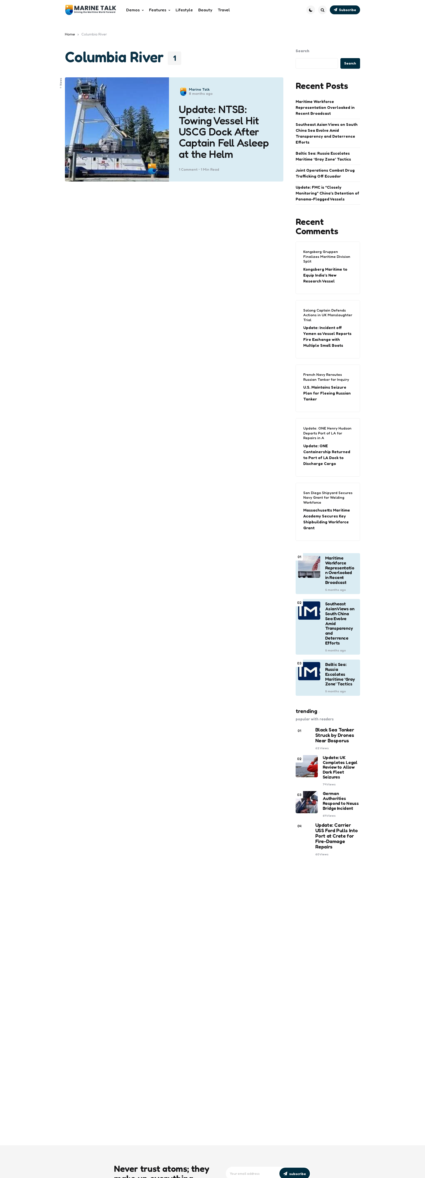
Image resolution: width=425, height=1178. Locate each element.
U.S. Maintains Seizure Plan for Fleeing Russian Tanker (327, 393)
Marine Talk (199, 89)
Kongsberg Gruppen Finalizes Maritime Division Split (326, 256)
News (60, 82)
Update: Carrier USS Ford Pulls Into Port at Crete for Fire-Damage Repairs (336, 835)
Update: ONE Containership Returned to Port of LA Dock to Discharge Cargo (326, 454)
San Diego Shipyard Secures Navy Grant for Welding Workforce (327, 497)
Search (302, 51)
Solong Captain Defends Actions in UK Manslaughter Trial (327, 315)
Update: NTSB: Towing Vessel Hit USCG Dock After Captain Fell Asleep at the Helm (224, 132)
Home (70, 34)
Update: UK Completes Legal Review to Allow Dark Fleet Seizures (340, 767)
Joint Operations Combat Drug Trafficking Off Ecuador (325, 173)
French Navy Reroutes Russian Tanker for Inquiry (326, 377)
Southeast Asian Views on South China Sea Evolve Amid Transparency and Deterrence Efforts (327, 133)
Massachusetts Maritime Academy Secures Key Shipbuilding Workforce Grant (326, 519)
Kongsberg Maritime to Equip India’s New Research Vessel (325, 275)
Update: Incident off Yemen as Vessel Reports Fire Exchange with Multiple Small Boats (327, 336)
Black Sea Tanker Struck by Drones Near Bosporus (334, 735)
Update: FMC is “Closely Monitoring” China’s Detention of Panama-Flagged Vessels (327, 193)
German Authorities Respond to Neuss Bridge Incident (341, 801)
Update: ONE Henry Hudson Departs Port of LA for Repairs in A (327, 433)
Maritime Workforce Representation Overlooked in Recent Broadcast (325, 107)
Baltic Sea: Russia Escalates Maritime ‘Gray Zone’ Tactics (323, 156)
